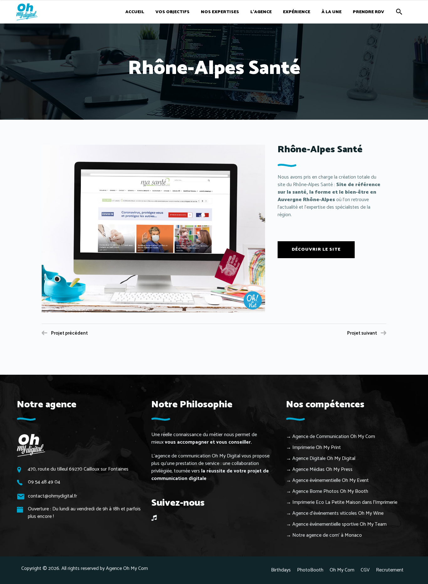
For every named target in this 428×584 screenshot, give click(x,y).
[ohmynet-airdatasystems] (153, 228)
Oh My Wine (371, 513)
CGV (365, 570)
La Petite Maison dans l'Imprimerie (361, 502)
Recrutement (390, 570)
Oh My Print (328, 447)
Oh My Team (373, 524)
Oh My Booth (354, 491)
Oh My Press (339, 469)
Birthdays (281, 570)
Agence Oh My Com (127, 568)
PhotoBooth (310, 570)
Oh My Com (362, 436)
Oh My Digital (341, 458)
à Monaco (351, 535)
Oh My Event (355, 480)
